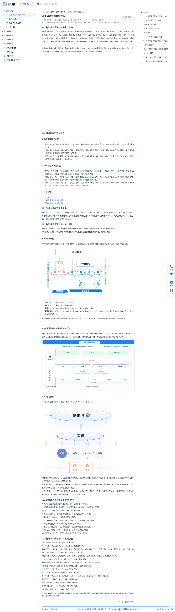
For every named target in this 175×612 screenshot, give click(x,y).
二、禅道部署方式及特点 (152, 20)
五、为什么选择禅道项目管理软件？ (156, 57)
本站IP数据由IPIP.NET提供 (165, 609)
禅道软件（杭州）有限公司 (94, 609)
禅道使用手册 (61, 12)
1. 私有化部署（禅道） (151, 24)
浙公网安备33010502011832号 (131, 609)
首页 (52, 12)
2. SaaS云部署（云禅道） (152, 28)
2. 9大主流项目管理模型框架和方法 (155, 49)
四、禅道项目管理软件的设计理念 (155, 41)
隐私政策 (54, 609)
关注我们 (12, 27)
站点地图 (45, 609)
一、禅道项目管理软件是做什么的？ (156, 16)
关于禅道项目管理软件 (17, 15)
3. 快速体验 (147, 33)
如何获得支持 (14, 19)
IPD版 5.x (25, 4)
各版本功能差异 (15, 23)
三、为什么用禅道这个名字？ (153, 37)
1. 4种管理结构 (148, 45)
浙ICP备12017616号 (111, 609)
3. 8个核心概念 (148, 53)
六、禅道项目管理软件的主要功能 (155, 61)
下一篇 (127, 602)
